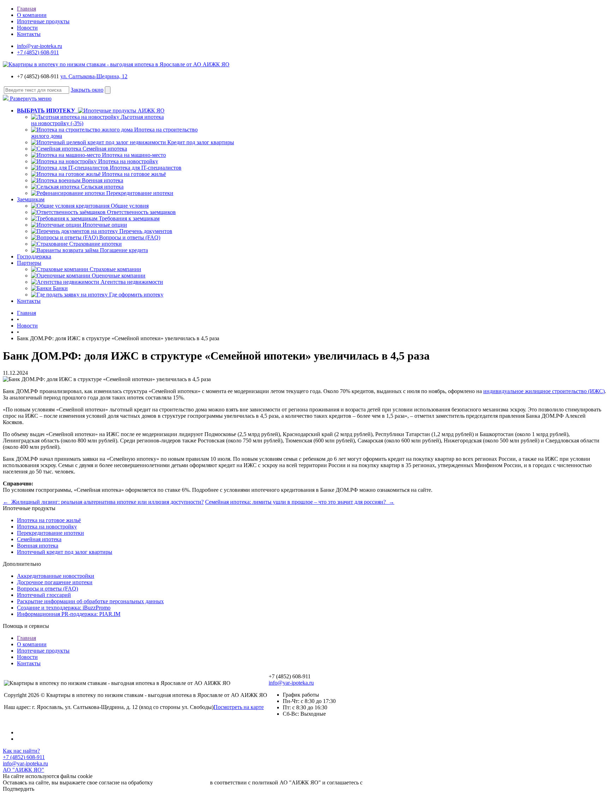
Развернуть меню (30, 99)
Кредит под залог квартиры (200, 142)
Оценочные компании (118, 276)
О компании (32, 15)
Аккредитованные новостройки (55, 576)
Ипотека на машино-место (134, 155)
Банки (60, 288)
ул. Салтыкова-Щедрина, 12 (93, 76)
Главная (26, 9)
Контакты (29, 34)
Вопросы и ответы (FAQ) (129, 237)
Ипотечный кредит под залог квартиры (64, 552)
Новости (27, 28)
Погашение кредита (124, 250)
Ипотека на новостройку (128, 161)
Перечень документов (145, 231)
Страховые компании (115, 269)
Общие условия (130, 206)
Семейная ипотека (105, 149)
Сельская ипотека (102, 187)
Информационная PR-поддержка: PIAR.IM (68, 614)
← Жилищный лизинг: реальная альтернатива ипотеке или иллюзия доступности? (103, 502)
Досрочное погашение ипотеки (54, 582)
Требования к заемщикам (129, 218)
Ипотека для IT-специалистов (145, 168)
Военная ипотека (102, 180)
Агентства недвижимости (132, 282)
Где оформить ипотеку (136, 295)
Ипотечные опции (105, 225)
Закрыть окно (87, 90)
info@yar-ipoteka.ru (39, 46)
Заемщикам (30, 199)
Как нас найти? (21, 751)
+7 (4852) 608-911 (38, 52)
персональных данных (181, 782)
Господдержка (34, 256)
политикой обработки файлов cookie (408, 782)
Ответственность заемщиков (141, 212)
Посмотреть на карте (239, 707)
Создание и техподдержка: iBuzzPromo (63, 608)
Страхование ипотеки (95, 244)
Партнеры (29, 263)
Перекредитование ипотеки (139, 193)
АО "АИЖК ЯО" (23, 770)
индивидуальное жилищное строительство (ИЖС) (544, 391)
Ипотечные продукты (43, 21)
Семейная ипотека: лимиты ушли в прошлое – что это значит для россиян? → (299, 502)
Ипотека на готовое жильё (134, 174)
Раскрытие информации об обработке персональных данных (90, 601)
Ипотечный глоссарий (44, 595)
